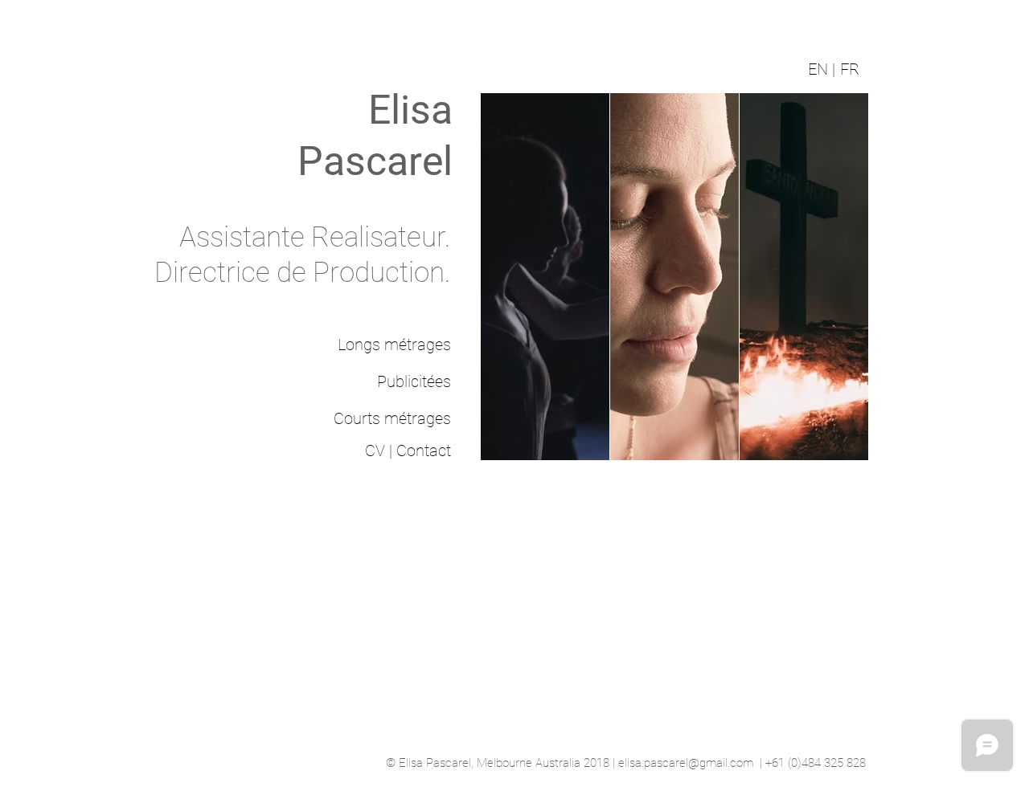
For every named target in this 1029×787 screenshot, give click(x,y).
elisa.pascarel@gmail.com (685, 763)
